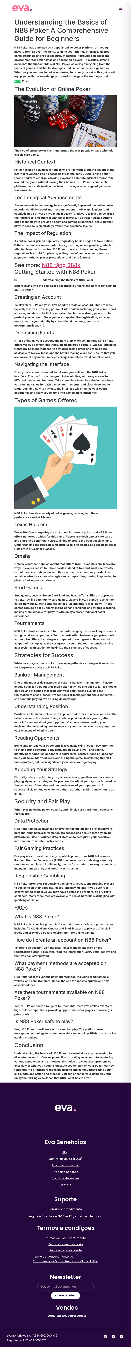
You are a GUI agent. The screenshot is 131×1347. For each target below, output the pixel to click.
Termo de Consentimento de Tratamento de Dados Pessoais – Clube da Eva (65, 1259)
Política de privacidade (65, 1250)
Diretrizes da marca (65, 1165)
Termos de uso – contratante (65, 1238)
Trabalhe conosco (65, 1172)
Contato (65, 1185)
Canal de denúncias (65, 1178)
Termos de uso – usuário (65, 1244)
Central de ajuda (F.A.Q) (65, 1159)
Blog (65, 1152)
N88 (17, 81)
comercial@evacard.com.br (66, 1316)
